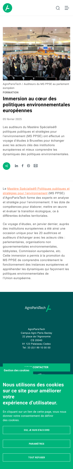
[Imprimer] (28, 166)
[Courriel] (36, 166)
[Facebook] (23, 166)
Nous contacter (36, 367)
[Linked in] (16, 166)
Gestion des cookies (16, 370)
